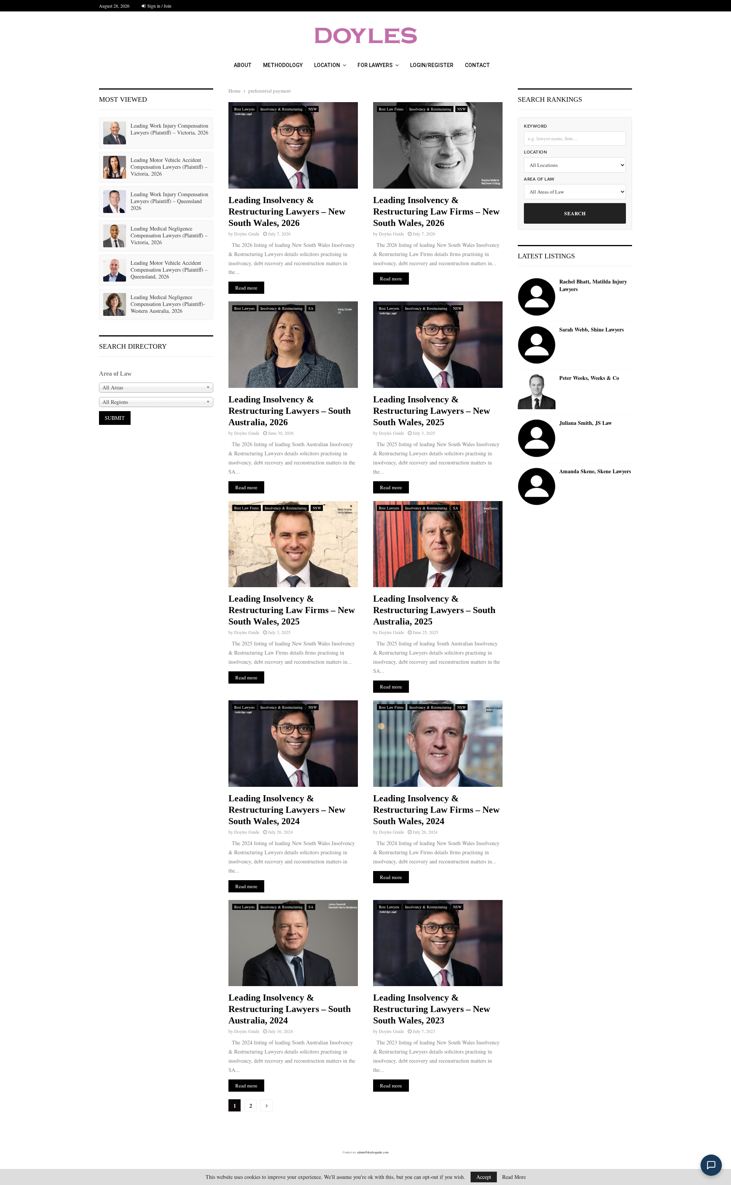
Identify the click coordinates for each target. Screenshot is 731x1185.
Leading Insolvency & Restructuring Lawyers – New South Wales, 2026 (286, 211)
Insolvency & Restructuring (281, 109)
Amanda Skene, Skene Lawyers (595, 471)
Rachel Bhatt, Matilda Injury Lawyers (593, 285)
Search (575, 213)
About (243, 65)
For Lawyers (375, 65)
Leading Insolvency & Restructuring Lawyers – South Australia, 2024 (289, 1009)
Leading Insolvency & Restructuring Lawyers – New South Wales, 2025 (431, 410)
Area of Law (539, 179)
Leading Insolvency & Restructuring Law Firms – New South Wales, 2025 (291, 610)
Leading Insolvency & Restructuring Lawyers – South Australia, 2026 (289, 410)
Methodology (283, 65)
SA (310, 308)
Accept (483, 1176)
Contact (477, 65)
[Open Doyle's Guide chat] (711, 1165)
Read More (514, 1177)
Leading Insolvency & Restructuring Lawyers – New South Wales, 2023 (431, 1009)
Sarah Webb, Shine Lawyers (591, 329)
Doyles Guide (246, 234)
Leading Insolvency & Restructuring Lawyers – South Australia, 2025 (434, 610)
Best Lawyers (244, 109)
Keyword (535, 126)
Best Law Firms (391, 109)
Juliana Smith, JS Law (585, 423)
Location (327, 65)
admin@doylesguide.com (372, 1152)
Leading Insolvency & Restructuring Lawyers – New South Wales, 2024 (286, 809)
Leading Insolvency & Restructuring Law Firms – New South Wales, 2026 (436, 211)
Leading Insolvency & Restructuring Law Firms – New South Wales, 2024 (436, 809)
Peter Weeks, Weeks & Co (589, 378)
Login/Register (431, 65)
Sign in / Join (158, 6)
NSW (312, 109)
